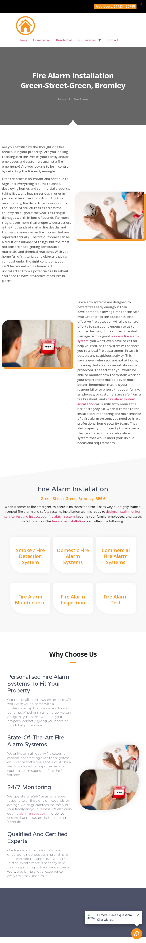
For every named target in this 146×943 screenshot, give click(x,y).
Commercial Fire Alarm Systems (116, 556)
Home (23, 40)
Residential (64, 40)
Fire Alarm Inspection (73, 599)
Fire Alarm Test (116, 599)
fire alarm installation (68, 521)
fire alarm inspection (29, 813)
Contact (112, 40)
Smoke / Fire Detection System (30, 556)
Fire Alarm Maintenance (30, 599)
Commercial (41, 40)
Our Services (86, 40)
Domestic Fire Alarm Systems (73, 556)
